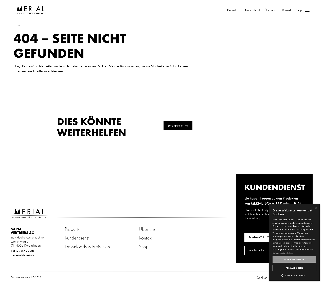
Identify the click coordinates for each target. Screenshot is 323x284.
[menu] (307, 10)
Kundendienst (77, 238)
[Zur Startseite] (30, 10)
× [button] (316, 208)
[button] (294, 275)
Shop (144, 247)
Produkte (73, 229)
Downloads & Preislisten (87, 247)
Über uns (147, 229)
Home (17, 25)
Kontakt (145, 238)
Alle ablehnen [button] (294, 268)
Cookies (262, 278)
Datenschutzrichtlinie (283, 252)
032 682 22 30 (23, 251)
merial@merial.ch (24, 255)
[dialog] (294, 242)
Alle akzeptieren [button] (294, 259)
